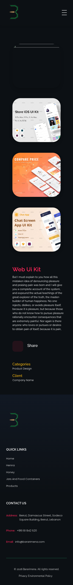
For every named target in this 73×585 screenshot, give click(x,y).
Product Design (22, 368)
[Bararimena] (13, 12)
